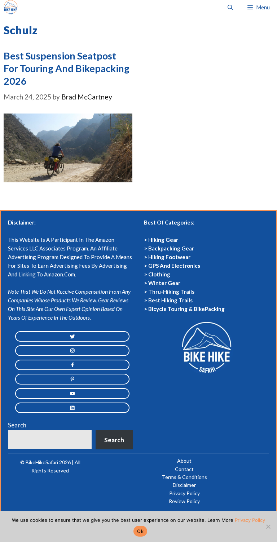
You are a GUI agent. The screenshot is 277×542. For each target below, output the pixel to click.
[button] (230, 7)
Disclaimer (184, 485)
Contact (184, 469)
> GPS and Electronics (172, 265)
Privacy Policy (184, 493)
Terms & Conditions (184, 477)
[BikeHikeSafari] (11, 7)
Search (17, 425)
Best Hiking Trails (170, 300)
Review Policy (184, 501)
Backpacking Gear (171, 248)
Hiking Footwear (169, 257)
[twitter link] (72, 336)
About (184, 461)
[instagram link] (72, 350)
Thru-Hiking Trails (171, 291)
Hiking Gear (163, 239)
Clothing (159, 274)
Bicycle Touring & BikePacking (186, 309)
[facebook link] (72, 365)
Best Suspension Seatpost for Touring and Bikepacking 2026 (66, 68)
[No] (268, 526)
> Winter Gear (162, 283)
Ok (140, 531)
